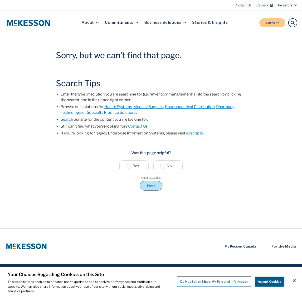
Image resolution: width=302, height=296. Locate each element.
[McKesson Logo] (26, 246)
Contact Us (243, 5)
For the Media (284, 246)
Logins (270, 22)
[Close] (294, 281)
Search (67, 119)
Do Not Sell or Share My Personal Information (214, 281)
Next (151, 186)
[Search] (292, 22)
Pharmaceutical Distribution (190, 107)
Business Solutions (162, 22)
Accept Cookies (270, 281)
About (88, 22)
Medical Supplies (148, 107)
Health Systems (118, 107)
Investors (285, 5)
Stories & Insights (210, 22)
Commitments (119, 22)
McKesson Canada (240, 246)
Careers (262, 5)
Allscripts (194, 133)
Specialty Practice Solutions (111, 112)
